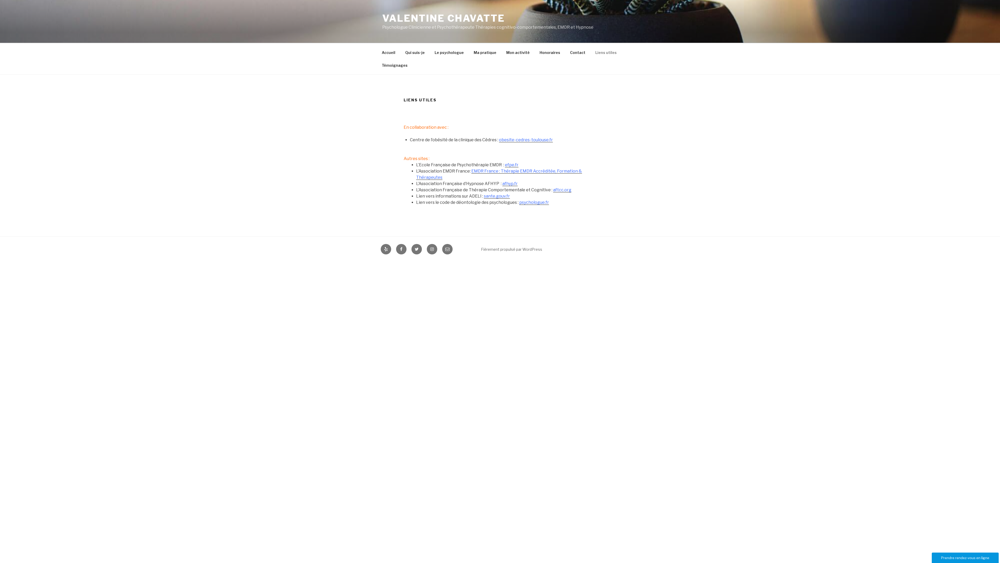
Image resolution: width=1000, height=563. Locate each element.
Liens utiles (606, 52)
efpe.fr (511, 164)
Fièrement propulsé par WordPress (511, 249)
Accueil (388, 52)
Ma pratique (485, 52)
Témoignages (395, 65)
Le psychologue (449, 52)
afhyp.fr (510, 183)
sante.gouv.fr (497, 196)
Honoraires (550, 52)
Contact (577, 52)
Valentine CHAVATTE (443, 18)
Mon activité (518, 52)
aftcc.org (562, 189)
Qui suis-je (415, 52)
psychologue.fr (534, 202)
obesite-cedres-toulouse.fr (526, 139)
